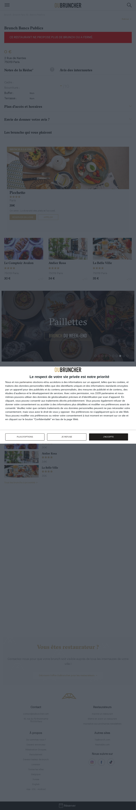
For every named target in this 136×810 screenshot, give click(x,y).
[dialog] (68, 405)
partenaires (25, 382)
